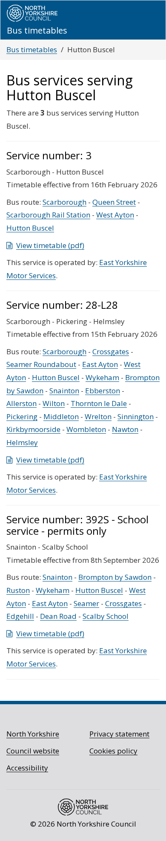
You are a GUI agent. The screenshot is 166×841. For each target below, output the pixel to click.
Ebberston (102, 390)
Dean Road (58, 616)
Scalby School (106, 616)
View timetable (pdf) (50, 245)
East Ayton (100, 364)
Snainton (64, 390)
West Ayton (115, 215)
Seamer (86, 603)
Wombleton (86, 429)
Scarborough (64, 202)
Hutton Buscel (30, 228)
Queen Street (114, 202)
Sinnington (135, 416)
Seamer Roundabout (41, 364)
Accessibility (27, 768)
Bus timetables (31, 49)
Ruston (18, 590)
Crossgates (110, 351)
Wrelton (98, 416)
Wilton (54, 403)
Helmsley (22, 442)
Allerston (21, 403)
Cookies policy (113, 751)
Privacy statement (119, 734)
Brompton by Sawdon (115, 577)
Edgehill (20, 616)
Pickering (21, 416)
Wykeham (102, 377)
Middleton (61, 416)
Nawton (125, 429)
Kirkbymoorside (33, 429)
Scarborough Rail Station (48, 215)
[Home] (32, 13)
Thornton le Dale (99, 403)
